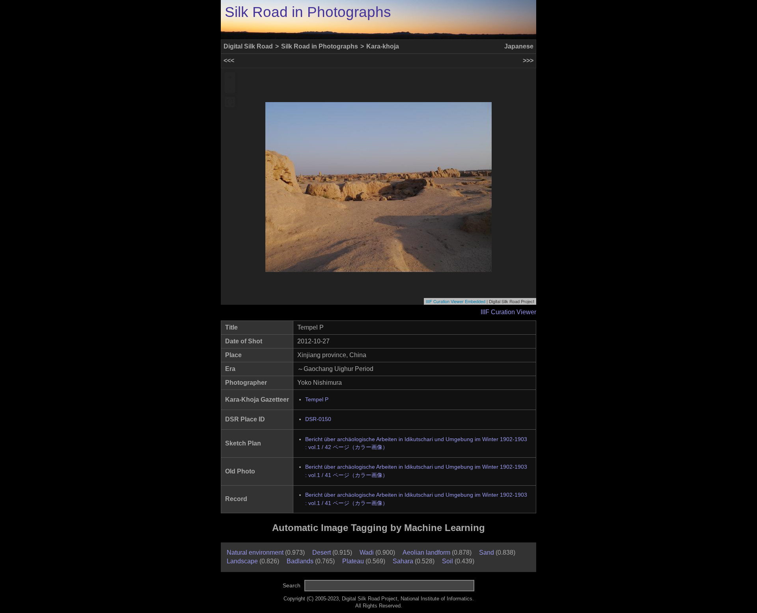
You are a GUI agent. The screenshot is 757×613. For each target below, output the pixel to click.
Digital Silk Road (248, 46)
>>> (528, 60)
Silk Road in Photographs (308, 12)
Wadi (367, 552)
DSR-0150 (318, 419)
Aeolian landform (426, 552)
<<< (229, 60)
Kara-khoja (382, 46)
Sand (486, 552)
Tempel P (316, 399)
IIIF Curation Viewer (508, 312)
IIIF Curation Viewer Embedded (455, 301)
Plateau (353, 561)
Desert (321, 552)
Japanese (518, 46)
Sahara (403, 561)
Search (291, 585)
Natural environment (255, 552)
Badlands (300, 561)
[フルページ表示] (230, 102)
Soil (447, 561)
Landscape (242, 561)
